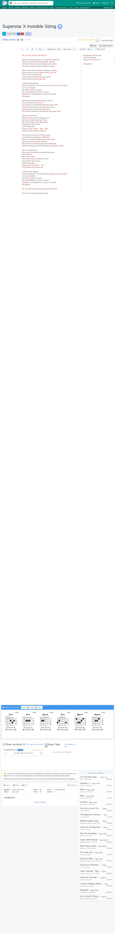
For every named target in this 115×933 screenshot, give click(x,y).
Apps (52, 8)
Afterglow (84, 890)
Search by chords (42, 8)
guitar (17, 712)
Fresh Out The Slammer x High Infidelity (90, 827)
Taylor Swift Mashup (88, 840)
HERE (13, 776)
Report (94, 45)
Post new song (84, 3)
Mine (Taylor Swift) (88, 846)
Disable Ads (84, 8)
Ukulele (32, 707)
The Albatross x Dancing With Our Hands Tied (91, 815)
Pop (41, 792)
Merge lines (51, 49)
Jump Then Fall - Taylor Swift (90, 871)
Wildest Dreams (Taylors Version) (90, 821)
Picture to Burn (86, 859)
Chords (11, 8)
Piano (39, 707)
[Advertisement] (73, 15)
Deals (77, 8)
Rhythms (25, 8)
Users (71, 8)
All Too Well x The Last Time (90, 896)
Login (97, 3)
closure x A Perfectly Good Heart (90, 865)
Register (105, 3)
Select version (9, 39)
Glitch (82, 789)
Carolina (83, 802)
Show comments (40, 802)
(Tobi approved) (60, 789)
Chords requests (61, 8)
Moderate (108, 8)
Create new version (36, 744)
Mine (82, 796)
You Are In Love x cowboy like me (90, 808)
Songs (4, 8)
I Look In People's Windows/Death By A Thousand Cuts (91, 884)
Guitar (24, 707)
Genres (32, 8)
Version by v (14, 750)
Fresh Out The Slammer (89, 877)
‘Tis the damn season (89, 777)
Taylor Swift (11, 34)
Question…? (85, 783)
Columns (83, 49)
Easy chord (101, 49)
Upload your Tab (70, 745)
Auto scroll (67, 49)
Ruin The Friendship (88, 833)
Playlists (18, 8)
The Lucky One (86, 852)
